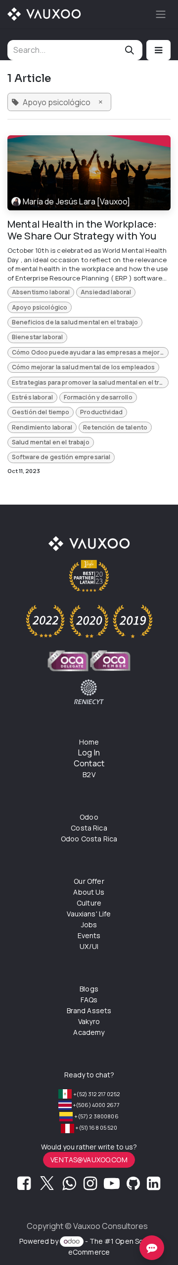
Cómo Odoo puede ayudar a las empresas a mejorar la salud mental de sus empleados (90, 352)
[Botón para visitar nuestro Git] (133, 1186)
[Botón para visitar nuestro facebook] (24, 1186)
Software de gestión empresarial (61, 457)
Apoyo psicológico (40, 307)
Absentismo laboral (41, 292)
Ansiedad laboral (106, 292)
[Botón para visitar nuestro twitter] (47, 1186)
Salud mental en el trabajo (50, 442)
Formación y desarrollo (98, 397)
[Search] (129, 50)
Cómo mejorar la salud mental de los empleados (83, 367)
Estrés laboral (32, 397)
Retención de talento (115, 427)
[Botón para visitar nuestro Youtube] (112, 1186)
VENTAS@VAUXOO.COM (89, 1159)
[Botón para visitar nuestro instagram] (90, 1186)
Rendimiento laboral (42, 427)
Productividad (101, 412)
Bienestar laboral (37, 337)
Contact (89, 763)
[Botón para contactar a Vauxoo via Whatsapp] (69, 1186)
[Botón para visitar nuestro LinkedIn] (153, 1186)
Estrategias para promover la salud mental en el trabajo (90, 382)
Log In (89, 752)
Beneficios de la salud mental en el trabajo (75, 322)
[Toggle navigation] (161, 14)
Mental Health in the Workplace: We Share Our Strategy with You (82, 230)
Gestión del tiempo (41, 412)
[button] (158, 50)
